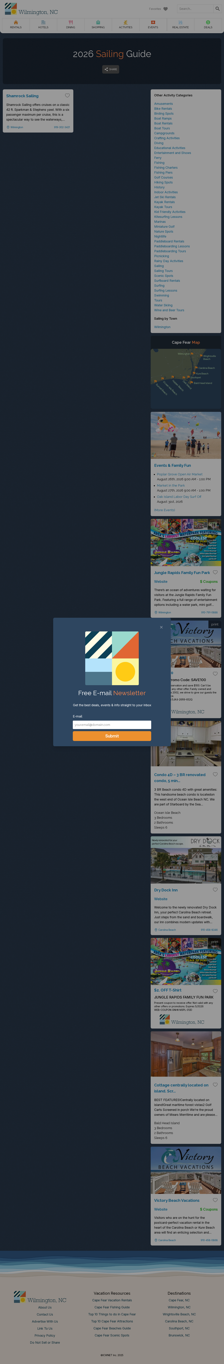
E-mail (77, 716)
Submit (112, 736)
